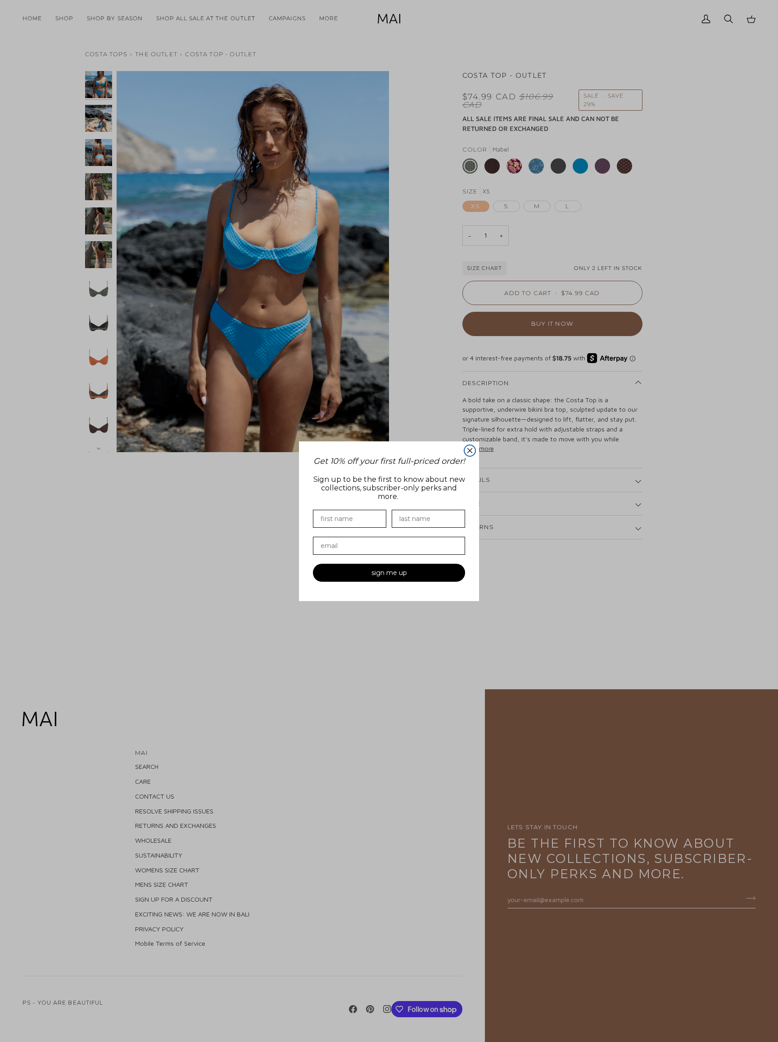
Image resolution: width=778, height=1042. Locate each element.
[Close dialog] (469, 450)
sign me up (389, 573)
